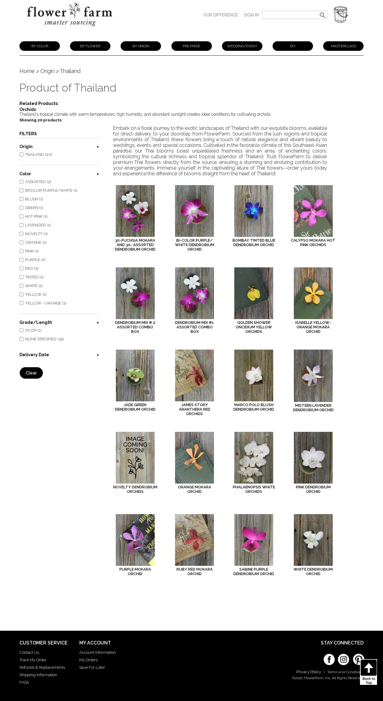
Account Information (97, 652)
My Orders (88, 660)
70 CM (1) (33, 330)
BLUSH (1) (34, 199)
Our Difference (220, 15)
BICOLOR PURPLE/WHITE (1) (51, 190)
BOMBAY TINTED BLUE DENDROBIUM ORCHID (253, 242)
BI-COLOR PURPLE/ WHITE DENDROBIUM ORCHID (194, 245)
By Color (39, 46)
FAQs (24, 682)
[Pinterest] (358, 656)
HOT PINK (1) (36, 216)
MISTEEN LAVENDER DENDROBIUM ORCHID (313, 407)
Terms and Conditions (345, 672)
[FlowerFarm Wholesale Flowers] (69, 29)
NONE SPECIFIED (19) (44, 339)
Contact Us (29, 652)
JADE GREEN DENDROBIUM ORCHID (135, 407)
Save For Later (92, 667)
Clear (31, 373)
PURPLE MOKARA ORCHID (135, 571)
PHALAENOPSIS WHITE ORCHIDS (254, 489)
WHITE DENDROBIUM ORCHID (313, 571)
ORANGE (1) (36, 242)
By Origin (141, 46)
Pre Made (191, 46)
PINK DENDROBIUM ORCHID (313, 489)
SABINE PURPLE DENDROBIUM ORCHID (253, 571)
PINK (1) (32, 251)
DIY (292, 46)
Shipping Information (38, 675)
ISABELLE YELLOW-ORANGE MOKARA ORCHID (313, 327)
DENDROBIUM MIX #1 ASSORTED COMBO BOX (194, 327)
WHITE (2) (34, 286)
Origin (47, 71)
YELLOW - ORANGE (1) (45, 303)
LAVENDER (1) (38, 225)
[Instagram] (343, 657)
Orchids (27, 109)
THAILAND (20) (38, 154)
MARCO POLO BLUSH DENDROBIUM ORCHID (253, 407)
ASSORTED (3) (38, 181)
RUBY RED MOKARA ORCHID (195, 571)
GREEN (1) (34, 207)
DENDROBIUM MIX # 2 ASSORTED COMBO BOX (135, 327)
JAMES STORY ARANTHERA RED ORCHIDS (194, 409)
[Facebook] (329, 657)
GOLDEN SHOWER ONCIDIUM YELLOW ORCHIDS (254, 327)
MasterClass (343, 46)
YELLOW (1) (36, 294)
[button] (341, 15)
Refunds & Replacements (42, 667)
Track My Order (32, 660)
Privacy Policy (308, 672)
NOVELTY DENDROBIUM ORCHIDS (135, 489)
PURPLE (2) (35, 259)
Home (27, 71)
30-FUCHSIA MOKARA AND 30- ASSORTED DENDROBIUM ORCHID (135, 245)
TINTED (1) (34, 277)
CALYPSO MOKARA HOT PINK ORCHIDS (313, 242)
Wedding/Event (242, 46)
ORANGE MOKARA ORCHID (194, 489)
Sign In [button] (251, 15)
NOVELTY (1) (36, 233)
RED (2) (32, 268)
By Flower (90, 46)
